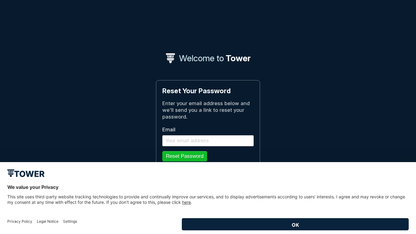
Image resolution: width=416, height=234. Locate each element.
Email (168, 129)
